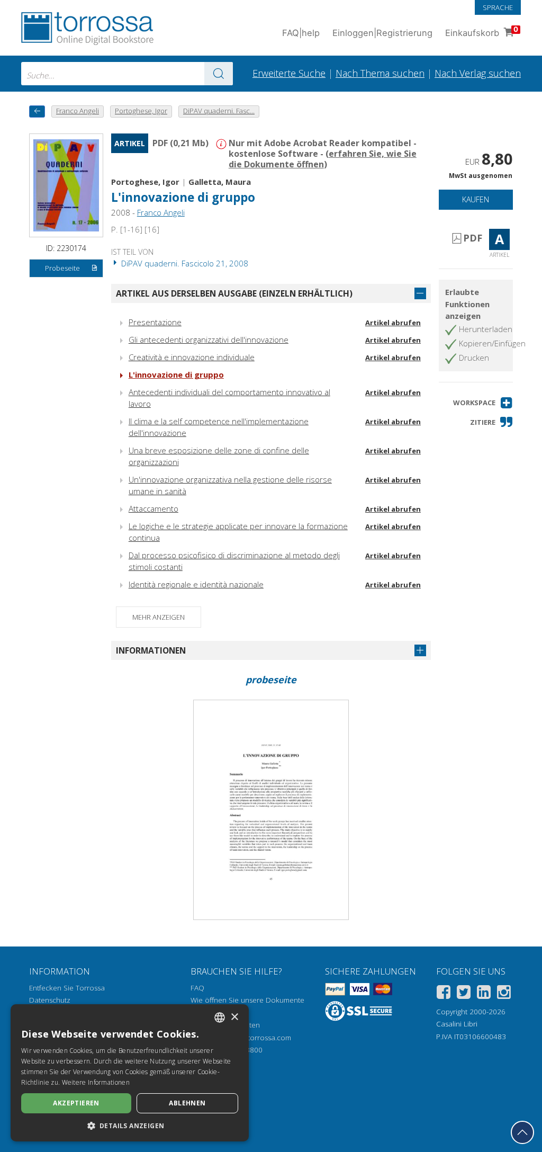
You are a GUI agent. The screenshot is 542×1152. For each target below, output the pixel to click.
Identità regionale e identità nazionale (196, 584)
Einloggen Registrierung (382, 33)
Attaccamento (153, 508)
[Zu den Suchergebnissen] (218, 73)
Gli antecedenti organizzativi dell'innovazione (208, 339)
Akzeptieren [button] (76, 1103)
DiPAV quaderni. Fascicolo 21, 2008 (183, 263)
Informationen (151, 650)
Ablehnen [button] (187, 1103)
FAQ (197, 988)
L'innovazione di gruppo (176, 374)
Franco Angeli (161, 212)
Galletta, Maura (219, 181)
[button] (483, 403)
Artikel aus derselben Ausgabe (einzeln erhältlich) (234, 293)
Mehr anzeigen (158, 617)
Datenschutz (49, 1000)
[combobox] (127, 73)
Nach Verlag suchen (478, 73)
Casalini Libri (456, 1024)
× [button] (234, 1017)
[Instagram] (504, 994)
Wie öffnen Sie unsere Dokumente (247, 1000)
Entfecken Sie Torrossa (67, 988)
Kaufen (475, 199)
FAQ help (301, 33)
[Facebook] (444, 994)
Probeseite (62, 268)
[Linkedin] (484, 994)
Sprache (498, 7)
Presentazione (155, 322)
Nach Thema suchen (380, 73)
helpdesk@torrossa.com (251, 1037)
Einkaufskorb (481, 31)
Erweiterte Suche (289, 73)
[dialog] (130, 1072)
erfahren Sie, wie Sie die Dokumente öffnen (323, 159)
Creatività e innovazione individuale (192, 357)
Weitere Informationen (96, 1082)
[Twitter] (464, 994)
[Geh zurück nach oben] (522, 1132)
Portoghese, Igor (145, 181)
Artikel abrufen (393, 322)
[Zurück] (37, 111)
